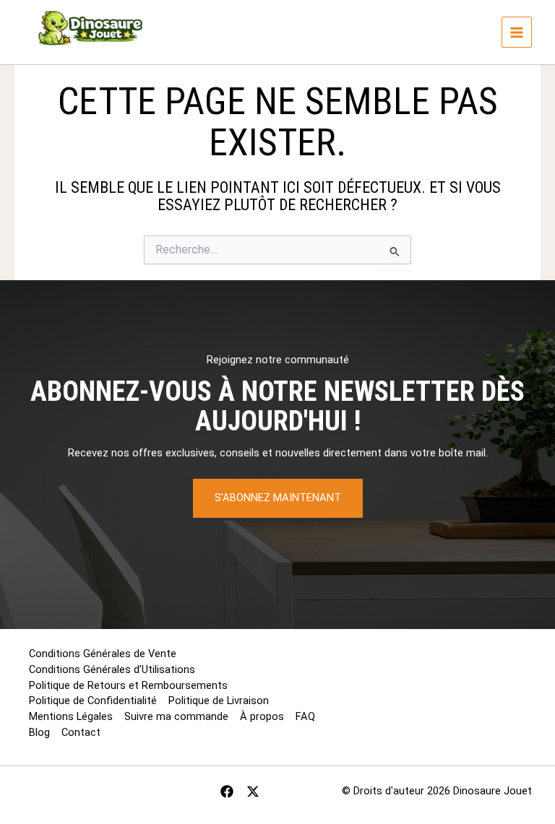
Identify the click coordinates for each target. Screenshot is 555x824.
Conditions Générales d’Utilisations (112, 669)
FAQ (305, 716)
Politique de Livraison (218, 700)
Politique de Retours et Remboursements (128, 685)
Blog (39, 732)
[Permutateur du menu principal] (517, 32)
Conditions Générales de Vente (102, 653)
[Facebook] (226, 791)
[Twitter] (252, 791)
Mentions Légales (71, 716)
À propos (262, 716)
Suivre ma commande (176, 716)
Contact (80, 732)
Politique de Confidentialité (93, 700)
